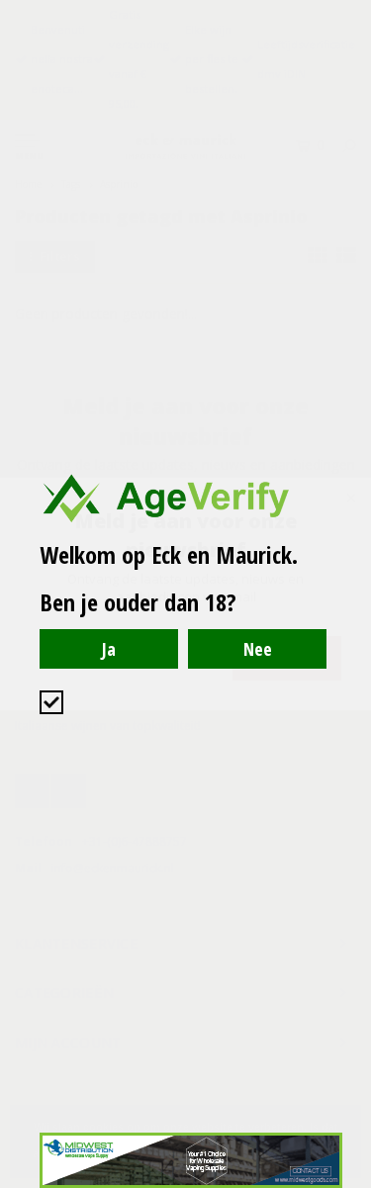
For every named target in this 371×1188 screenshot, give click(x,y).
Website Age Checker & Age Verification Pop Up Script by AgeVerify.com (346, 1183)
